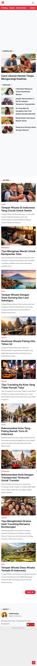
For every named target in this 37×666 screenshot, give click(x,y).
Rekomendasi (21, 8)
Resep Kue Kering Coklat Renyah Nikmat (26, 128)
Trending (4, 8)
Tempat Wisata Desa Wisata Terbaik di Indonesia (18, 569)
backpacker (5, 248)
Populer (12, 8)
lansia (3, 204)
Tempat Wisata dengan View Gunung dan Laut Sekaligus (15, 297)
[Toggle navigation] (33, 3)
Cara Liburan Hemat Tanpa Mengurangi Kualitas (17, 77)
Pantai (32, 8)
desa (3, 564)
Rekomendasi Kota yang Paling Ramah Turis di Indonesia (15, 431)
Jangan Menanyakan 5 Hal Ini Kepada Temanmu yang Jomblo (25, 101)
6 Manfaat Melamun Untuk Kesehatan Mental (24, 91)
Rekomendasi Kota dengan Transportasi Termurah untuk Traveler (17, 477)
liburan (4, 338)
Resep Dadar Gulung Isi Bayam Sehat (25, 119)
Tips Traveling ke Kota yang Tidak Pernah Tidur (18, 386)
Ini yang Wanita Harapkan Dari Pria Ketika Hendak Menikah (26, 111)
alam (3, 291)
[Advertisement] (18, 30)
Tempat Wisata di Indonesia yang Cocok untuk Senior (18, 209)
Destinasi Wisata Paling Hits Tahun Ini (18, 343)
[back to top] (33, 662)
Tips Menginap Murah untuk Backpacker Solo (18, 253)
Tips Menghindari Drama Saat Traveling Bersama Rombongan (16, 524)
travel (3, 425)
